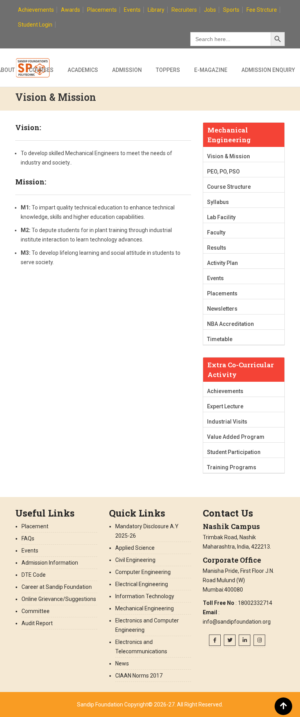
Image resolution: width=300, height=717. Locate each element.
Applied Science (135, 548)
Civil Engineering (135, 560)
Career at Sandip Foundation (56, 587)
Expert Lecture (225, 406)
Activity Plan (222, 263)
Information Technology (144, 596)
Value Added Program (235, 437)
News (122, 663)
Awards (70, 10)
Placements (102, 10)
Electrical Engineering (141, 584)
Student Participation (234, 452)
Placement (34, 526)
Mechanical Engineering (144, 608)
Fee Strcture (261, 10)
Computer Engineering (143, 572)
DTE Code (33, 575)
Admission (127, 70)
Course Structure (229, 187)
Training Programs (231, 467)
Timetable (219, 339)
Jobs (210, 10)
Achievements (36, 10)
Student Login (35, 24)
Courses (41, 70)
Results (216, 248)
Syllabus (218, 202)
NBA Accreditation (230, 324)
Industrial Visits (227, 421)
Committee (35, 611)
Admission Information (49, 563)
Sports (231, 10)
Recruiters (184, 10)
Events (132, 10)
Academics (83, 70)
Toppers (168, 70)
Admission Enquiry (268, 70)
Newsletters (222, 309)
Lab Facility (221, 217)
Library (156, 10)
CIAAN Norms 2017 (139, 675)
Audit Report (37, 623)
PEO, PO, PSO (223, 171)
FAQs (27, 538)
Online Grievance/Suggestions (58, 599)
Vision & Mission (228, 156)
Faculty (216, 232)
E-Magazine (210, 70)
